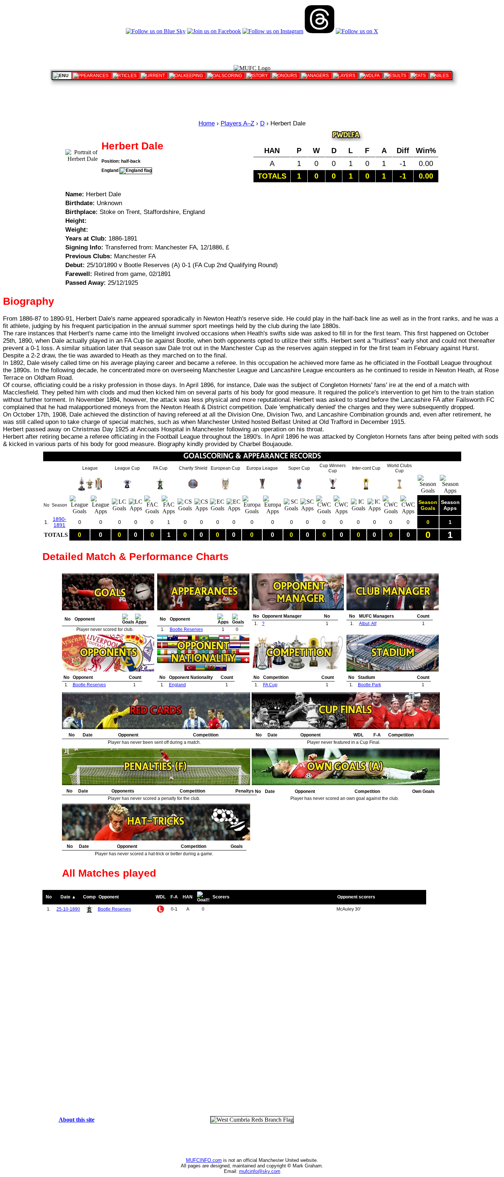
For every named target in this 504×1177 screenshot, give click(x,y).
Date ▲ (68, 897)
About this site (76, 1119)
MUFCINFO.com (204, 1160)
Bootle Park (369, 684)
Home (207, 123)
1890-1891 (59, 522)
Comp (89, 897)
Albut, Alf (367, 623)
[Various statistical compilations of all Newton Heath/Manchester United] (419, 75)
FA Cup (270, 684)
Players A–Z (237, 123)
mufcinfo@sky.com (259, 1171)
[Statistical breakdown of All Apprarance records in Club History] (91, 75)
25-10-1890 (68, 909)
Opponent (109, 897)
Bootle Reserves (186, 629)
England (177, 684)
